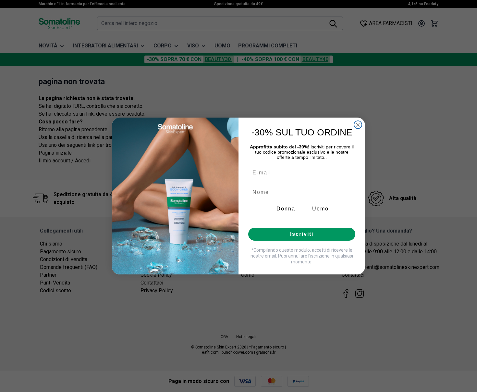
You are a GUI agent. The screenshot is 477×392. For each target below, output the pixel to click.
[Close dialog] (358, 125)
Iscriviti (301, 234)
